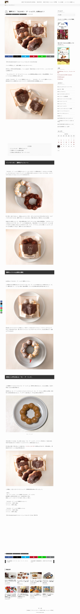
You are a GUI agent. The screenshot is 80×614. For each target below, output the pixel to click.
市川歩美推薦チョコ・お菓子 (64, 126)
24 (58, 146)
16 (73, 142)
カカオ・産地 (61, 89)
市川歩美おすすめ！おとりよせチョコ (66, 118)
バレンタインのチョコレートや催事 (65, 108)
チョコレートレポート (23, 14)
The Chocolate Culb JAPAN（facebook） (65, 74)
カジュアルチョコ (8, 14)
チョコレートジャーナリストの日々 (65, 98)
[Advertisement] (29, 132)
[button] (9, 56)
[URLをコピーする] (50, 56)
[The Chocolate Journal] (6, 2)
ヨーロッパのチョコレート (64, 113)
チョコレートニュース (15, 14)
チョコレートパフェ (62, 103)
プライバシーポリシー (35, 610)
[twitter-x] (40, 608)
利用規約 (28, 610)
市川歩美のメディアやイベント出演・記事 (66, 121)
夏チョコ (60, 115)
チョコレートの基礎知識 (63, 96)
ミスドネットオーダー (30, 446)
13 (66, 142)
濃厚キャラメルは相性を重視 (17, 150)
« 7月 (58, 150)
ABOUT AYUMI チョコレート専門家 (46, 610)
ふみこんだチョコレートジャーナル (65, 86)
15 (71, 142)
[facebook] (38, 608)
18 (61, 144)
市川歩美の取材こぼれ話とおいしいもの (66, 124)
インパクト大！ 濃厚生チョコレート (19, 148)
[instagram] (41, 608)
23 (73, 144)
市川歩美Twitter (60, 79)
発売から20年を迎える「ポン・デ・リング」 (20, 152)
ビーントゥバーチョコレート (64, 110)
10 (58, 142)
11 (61, 142)
